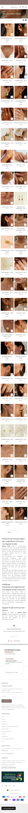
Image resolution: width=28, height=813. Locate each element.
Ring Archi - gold (21, 60)
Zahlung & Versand (6, 731)
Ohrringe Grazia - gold (7, 419)
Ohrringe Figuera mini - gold (7, 523)
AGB (20, 704)
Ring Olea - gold (7, 398)
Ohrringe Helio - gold (21, 398)
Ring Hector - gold (7, 122)
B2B (2, 741)
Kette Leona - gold (7, 459)
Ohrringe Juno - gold (7, 228)
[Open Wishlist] (23, 7)
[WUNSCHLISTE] (11, 25)
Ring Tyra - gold (7, 80)
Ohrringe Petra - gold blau (7, 144)
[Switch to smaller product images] (26, 20)
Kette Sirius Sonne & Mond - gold (7, 335)
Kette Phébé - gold (21, 186)
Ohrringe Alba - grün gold (7, 313)
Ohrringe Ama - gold (21, 419)
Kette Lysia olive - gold (20, 292)
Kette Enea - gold (21, 334)
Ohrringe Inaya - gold (7, 378)
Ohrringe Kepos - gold (21, 522)
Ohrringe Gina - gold (21, 80)
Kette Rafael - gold (7, 207)
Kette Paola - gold (7, 60)
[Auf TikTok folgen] (14, 786)
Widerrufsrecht (5, 729)
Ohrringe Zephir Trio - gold (21, 39)
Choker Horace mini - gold (21, 251)
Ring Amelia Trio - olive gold (7, 251)
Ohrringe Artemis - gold (21, 357)
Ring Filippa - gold (21, 272)
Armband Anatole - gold (7, 165)
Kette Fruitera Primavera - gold (21, 229)
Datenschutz (4, 724)
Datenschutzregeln (5, 706)
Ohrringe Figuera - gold (21, 101)
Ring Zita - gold (21, 313)
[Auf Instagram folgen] (6, 786)
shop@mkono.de (10, 709)
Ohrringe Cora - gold (7, 439)
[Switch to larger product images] (23, 20)
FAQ (2, 716)
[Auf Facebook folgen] (2, 786)
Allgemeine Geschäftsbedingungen (9, 726)
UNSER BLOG (4, 757)
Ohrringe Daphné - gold (7, 357)
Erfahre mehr (4, 750)
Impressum (4, 721)
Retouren (3, 734)
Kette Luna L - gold (7, 501)
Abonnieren (7, 701)
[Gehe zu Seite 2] (18, 530)
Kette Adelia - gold (21, 459)
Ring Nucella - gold (20, 143)
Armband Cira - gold (21, 439)
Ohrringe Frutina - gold (7, 480)
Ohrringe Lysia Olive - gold (7, 39)
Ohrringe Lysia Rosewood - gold (21, 207)
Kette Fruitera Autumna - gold (21, 480)
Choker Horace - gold (7, 186)
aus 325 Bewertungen (10, 653)
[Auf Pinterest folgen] (10, 786)
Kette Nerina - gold (7, 292)
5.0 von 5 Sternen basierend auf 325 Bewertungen (14, 644)
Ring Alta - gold (20, 164)
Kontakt (3, 719)
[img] (15, 652)
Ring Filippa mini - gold (20, 122)
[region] (14, 629)
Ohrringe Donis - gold (7, 101)
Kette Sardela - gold (7, 272)
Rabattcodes (4, 736)
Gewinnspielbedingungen (7, 738)
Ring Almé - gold (20, 501)
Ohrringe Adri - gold (21, 378)
